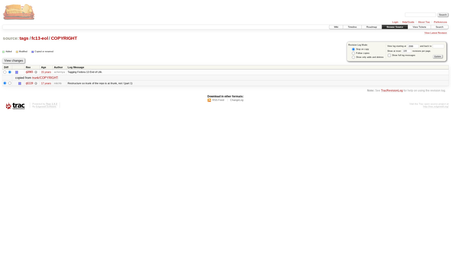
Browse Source (395, 27)
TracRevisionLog (392, 90)
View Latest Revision (435, 33)
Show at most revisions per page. (409, 51)
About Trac (424, 22)
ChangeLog (236, 100)
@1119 (29, 83)
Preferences (440, 22)
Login (395, 22)
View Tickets (419, 27)
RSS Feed (218, 100)
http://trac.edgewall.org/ (436, 106)
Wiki (336, 27)
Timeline (352, 27)
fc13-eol (39, 38)
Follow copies (362, 53)
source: (11, 38)
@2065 (29, 72)
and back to (426, 46)
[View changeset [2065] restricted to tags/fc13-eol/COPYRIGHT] (36, 72)
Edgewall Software (46, 106)
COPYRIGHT (64, 38)
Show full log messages (403, 55)
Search (439, 27)
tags (24, 38)
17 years (46, 83)
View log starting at (397, 46)
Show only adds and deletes (369, 57)
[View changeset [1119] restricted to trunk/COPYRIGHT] (36, 83)
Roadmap (371, 27)
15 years (46, 72)
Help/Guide (408, 22)
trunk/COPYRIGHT (45, 77)
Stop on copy (362, 49)
